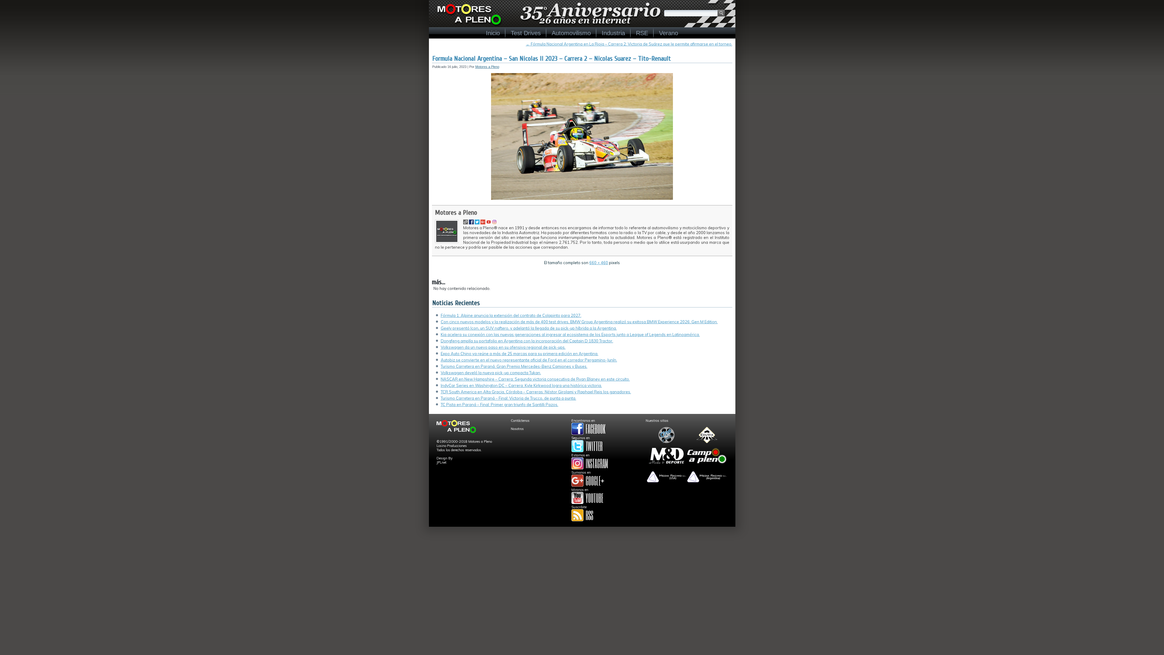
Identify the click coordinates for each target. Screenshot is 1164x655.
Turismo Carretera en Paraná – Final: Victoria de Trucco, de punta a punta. (508, 398)
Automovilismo (571, 33)
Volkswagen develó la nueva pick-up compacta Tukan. (491, 372)
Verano (668, 33)
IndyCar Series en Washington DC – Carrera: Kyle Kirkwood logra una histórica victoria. (521, 385)
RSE (642, 33)
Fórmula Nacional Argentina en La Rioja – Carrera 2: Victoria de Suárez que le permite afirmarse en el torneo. (629, 44)
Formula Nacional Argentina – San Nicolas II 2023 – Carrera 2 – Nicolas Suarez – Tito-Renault (551, 58)
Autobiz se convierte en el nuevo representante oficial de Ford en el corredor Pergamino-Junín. (529, 360)
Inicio (493, 33)
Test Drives (526, 33)
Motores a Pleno (487, 67)
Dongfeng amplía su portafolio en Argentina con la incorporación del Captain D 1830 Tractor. (527, 340)
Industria (613, 33)
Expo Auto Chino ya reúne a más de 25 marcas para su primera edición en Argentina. (519, 353)
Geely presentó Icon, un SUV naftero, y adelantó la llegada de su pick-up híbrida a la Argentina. (529, 328)
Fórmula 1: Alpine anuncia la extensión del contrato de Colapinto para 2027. (511, 315)
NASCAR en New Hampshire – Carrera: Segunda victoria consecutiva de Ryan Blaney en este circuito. (535, 379)
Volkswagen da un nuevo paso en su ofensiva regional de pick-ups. (503, 347)
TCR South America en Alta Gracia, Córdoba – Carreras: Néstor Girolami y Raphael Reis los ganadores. (536, 391)
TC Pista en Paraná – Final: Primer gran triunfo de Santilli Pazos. (499, 404)
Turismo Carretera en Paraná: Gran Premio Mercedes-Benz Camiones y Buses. (514, 366)
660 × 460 (598, 262)
